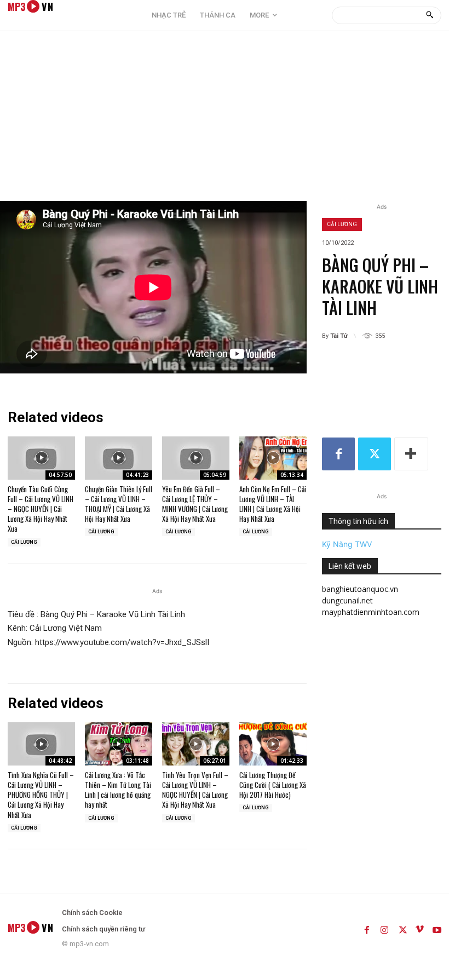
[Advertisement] (224, 118)
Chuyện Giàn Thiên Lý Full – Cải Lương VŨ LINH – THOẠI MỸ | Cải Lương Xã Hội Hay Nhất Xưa (118, 504)
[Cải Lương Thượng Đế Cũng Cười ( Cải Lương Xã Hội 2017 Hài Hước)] (273, 744)
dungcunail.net (347, 600)
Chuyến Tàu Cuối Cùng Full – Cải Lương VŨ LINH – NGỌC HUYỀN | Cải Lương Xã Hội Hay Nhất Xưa (40, 509)
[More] (411, 454)
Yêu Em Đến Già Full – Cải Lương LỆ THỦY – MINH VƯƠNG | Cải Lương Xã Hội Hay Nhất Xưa (195, 504)
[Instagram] (384, 927)
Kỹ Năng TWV (347, 544)
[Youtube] (437, 927)
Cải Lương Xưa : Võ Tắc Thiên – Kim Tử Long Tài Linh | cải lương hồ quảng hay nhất (118, 789)
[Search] (429, 15)
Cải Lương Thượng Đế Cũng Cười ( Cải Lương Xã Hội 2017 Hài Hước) (272, 784)
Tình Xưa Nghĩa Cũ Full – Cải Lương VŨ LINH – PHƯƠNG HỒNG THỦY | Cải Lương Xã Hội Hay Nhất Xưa (41, 794)
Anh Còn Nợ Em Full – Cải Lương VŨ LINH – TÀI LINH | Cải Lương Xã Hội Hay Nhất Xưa (272, 504)
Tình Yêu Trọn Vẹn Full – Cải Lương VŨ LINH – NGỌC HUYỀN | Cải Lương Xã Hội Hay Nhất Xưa (195, 789)
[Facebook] (338, 454)
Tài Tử (339, 335)
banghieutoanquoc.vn (360, 589)
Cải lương (342, 224)
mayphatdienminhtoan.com (370, 612)
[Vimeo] (419, 927)
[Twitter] (374, 454)
